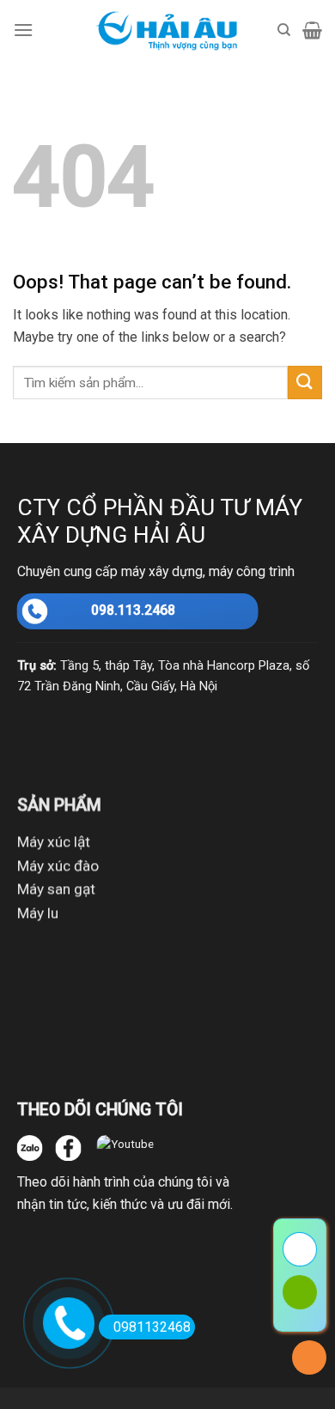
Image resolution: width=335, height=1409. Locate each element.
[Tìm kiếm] (283, 30)
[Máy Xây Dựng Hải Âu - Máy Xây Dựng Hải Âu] (168, 30)
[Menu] (23, 30)
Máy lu (37, 912)
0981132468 (152, 1327)
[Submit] (305, 382)
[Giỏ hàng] (312, 30)
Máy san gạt (56, 889)
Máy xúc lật (53, 841)
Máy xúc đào (58, 865)
